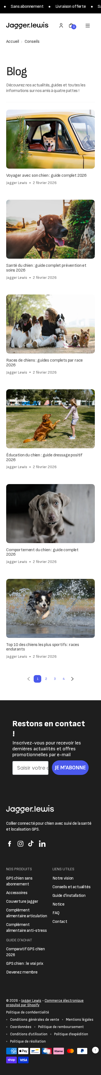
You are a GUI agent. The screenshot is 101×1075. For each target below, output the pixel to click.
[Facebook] (9, 843)
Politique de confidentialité (27, 1012)
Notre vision (63, 878)
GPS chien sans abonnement (19, 881)
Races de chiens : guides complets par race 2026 (44, 363)
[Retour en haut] (95, 1050)
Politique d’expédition (71, 1034)
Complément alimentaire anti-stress (26, 927)
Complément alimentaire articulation (26, 913)
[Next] (72, 679)
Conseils (32, 41)
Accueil (12, 41)
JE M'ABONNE (70, 767)
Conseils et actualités (71, 887)
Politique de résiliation (28, 1041)
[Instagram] (20, 843)
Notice (58, 904)
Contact (59, 921)
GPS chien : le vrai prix (24, 963)
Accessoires (16, 892)
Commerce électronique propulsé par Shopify (45, 1002)
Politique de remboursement (61, 1027)
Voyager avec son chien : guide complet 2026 (46, 175)
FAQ (55, 913)
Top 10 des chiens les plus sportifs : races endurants (42, 647)
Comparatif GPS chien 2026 (25, 952)
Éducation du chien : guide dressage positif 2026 (44, 458)
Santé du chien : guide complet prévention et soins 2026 (46, 268)
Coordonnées (20, 1027)
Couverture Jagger (22, 901)
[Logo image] (27, 25)
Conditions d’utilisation (28, 1034)
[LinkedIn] (42, 843)
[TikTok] (31, 843)
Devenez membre (22, 972)
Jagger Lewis (31, 1000)
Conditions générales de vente (34, 1019)
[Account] (61, 25)
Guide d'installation (69, 895)
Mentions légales (79, 1019)
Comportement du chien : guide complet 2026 (42, 552)
